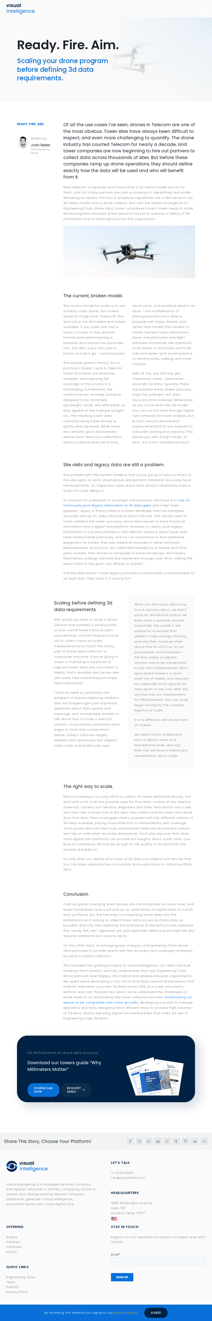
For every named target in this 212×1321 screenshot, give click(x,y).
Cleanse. (13, 1242)
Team (10, 1282)
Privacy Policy (17, 1292)
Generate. (14, 1247)
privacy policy (125, 1313)
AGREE (156, 1313)
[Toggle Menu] (203, 8)
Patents (12, 1287)
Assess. (12, 1237)
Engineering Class (20, 1277)
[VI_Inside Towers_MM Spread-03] (155, 1058)
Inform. (12, 1252)
